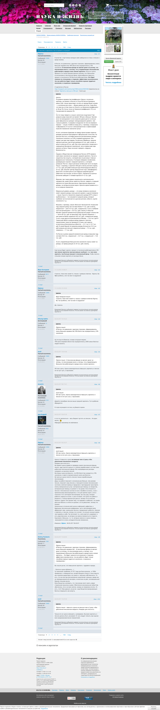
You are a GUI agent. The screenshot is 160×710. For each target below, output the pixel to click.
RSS (98, 50)
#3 (99, 288)
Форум (38, 31)
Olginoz (63, 523)
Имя (95, 54)
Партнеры (54, 690)
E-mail (40, 266)
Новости (39, 26)
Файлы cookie (111, 690)
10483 (47, 356)
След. (69, 47)
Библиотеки (78, 28)
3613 (47, 274)
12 (46, 323)
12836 (47, 58)
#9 (99, 537)
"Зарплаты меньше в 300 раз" (69, 91)
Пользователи (48, 42)
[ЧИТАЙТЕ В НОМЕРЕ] (113, 21)
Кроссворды (81, 690)
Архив (38, 28)
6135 (47, 400)
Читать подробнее (113, 82)
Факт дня (57, 26)
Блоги (67, 690)
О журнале (89, 690)
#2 (99, 270)
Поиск (39, 42)
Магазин (68, 28)
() (114, 5)
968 (64, 47)
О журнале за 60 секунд (105, 15)
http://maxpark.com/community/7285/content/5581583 (72, 89)
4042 (47, 428)
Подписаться (108, 61)
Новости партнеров (85, 26)
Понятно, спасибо (153, 707)
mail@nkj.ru (39, 670)
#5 (99, 352)
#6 (99, 384)
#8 (99, 443)
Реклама (88, 28)
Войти (121, 5)
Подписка (59, 28)
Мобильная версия (80, 703)
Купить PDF (118, 61)
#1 (99, 54)
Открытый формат (69, 26)
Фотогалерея (97, 690)
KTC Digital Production (118, 697)
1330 (47, 541)
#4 (99, 319)
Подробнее (44, 708)
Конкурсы (73, 690)
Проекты (61, 690)
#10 (99, 599)
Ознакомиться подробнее (88, 677)
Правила (58, 42)
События (48, 26)
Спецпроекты (47, 28)
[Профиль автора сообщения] (41, 390)
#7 (99, 414)
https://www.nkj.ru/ (41, 668)
